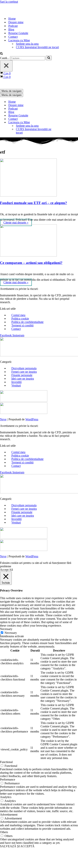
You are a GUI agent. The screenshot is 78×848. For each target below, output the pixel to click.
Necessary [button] (6, 629)
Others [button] (4, 832)
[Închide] (6, 65)
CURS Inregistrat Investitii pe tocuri (37, 47)
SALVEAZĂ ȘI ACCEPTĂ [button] (17, 846)
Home (12, 18)
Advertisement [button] (8, 814)
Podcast (13, 25)
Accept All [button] (6, 569)
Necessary (11, 632)
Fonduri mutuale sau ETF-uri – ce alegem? (33, 203)
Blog (11, 29)
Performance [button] (7, 779)
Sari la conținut (9, 1)
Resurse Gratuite (18, 33)
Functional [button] (6, 762)
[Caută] (1, 53)
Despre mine (15, 22)
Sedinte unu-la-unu (27, 43)
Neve (3, 419)
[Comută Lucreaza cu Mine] (66, 122)
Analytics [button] (5, 797)
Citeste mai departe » (15, 222)
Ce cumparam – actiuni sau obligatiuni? (31, 263)
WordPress (31, 419)
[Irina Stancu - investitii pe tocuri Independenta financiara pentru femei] (19, 12)
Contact (13, 36)
